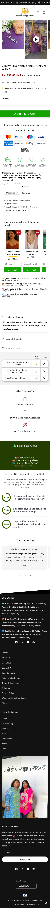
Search (5, 652)
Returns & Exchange (11, 678)
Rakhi (4, 718)
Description (12, 192)
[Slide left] (19, 61)
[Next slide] (30, 186)
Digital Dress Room (21, 900)
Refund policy (37, 900)
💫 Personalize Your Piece (14, 88)
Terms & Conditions (10, 683)
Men (4, 733)
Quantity (5, 98)
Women (5, 728)
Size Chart (6, 663)
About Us (6, 657)
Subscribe (25, 859)
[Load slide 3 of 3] (27, 187)
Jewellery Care (8, 673)
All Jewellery (7, 723)
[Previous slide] (20, 186)
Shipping (6, 688)
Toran (4, 743)
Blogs (4, 703)
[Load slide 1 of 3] (23, 187)
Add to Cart (12, 270)
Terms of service (32, 904)
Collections (7, 738)
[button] (5, 12)
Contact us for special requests (18, 82)
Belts (4, 748)
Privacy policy (19, 904)
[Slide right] (30, 61)
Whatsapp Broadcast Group (14, 698)
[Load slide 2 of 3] (25, 187)
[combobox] (12, 264)
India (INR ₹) (24, 886)
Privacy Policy (8, 693)
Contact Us (7, 668)
